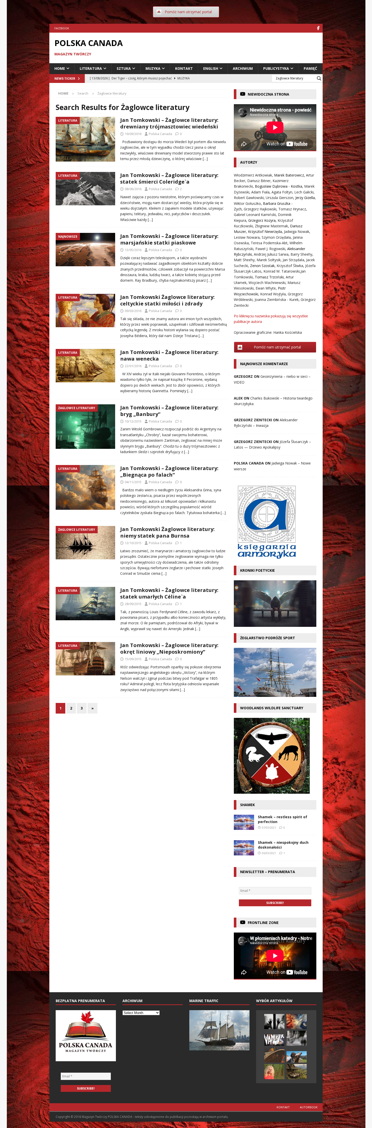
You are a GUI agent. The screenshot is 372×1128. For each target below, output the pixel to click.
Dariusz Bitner (259, 180)
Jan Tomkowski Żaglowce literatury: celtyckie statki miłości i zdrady (167, 300)
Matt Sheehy (244, 259)
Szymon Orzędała (276, 237)
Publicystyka (276, 68)
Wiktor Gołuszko (247, 203)
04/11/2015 (133, 482)
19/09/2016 (133, 133)
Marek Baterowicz (289, 175)
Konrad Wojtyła (273, 294)
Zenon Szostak (262, 265)
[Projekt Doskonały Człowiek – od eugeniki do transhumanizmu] (274, 1021)
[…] (205, 158)
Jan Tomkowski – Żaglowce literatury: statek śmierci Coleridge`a (169, 178)
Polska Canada (160, 133)
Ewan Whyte (266, 288)
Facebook (61, 28)
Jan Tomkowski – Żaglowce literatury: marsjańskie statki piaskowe (169, 239)
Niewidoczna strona (268, 94)
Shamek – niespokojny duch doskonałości (283, 844)
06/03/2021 (269, 853)
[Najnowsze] (85, 249)
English (210, 68)
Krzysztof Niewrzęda (265, 231)
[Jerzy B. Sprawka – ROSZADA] (296, 1038)
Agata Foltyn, (283, 192)
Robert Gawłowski (249, 197)
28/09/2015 (133, 604)
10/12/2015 (133, 421)
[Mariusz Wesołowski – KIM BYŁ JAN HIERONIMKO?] (274, 1040)
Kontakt (184, 68)
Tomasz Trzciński (269, 277)
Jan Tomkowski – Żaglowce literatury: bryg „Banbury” (169, 410)
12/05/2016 (133, 250)
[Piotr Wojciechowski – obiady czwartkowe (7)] (296, 1071)
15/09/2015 (133, 659)
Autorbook (309, 1107)
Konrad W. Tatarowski (281, 271)
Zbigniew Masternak (271, 226)
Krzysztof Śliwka (290, 265)
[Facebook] (318, 28)
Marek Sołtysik (269, 259)
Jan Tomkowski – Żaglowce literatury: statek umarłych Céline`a (169, 593)
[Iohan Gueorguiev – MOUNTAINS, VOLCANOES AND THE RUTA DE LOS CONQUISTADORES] (296, 1057)
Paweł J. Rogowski (270, 248)
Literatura (91, 68)
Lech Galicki (304, 192)
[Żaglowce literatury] (85, 426)
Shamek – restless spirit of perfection (282, 819)
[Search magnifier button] (319, 78)
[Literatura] (85, 139)
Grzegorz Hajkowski (260, 209)
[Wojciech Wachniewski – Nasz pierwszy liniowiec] (274, 1055)
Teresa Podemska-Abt (269, 242)
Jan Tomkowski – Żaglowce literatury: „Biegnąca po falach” (169, 471)
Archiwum (243, 68)
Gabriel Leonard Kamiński (255, 214)
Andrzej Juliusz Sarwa (271, 254)
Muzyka (153, 68)
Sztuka (124, 68)
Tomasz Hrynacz (292, 209)
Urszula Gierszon (279, 197)
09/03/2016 (133, 310)
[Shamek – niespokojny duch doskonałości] (244, 847)
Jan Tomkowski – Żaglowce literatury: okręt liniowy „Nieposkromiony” (169, 648)
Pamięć (310, 68)
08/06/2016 (133, 189)
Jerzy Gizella (305, 197)
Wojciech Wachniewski (267, 282)
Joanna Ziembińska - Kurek (277, 299)
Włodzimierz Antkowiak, (254, 175)
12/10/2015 (133, 543)
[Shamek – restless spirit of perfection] (244, 822)
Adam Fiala (260, 192)
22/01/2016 (133, 366)
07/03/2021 (269, 827)
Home (59, 68)
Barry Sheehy (301, 254)
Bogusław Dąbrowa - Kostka (278, 186)
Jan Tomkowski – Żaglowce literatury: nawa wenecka (169, 355)
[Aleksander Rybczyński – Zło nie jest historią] (296, 1021)
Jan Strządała (293, 259)
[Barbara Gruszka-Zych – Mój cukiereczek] (274, 1071)
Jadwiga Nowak (296, 231)
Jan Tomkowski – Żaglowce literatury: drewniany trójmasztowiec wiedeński (169, 123)
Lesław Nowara (247, 237)
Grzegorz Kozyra (262, 220)
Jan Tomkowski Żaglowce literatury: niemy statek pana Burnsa (167, 532)
